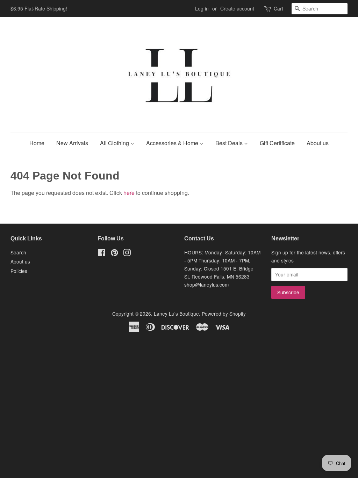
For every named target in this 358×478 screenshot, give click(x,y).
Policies (18, 270)
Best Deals (229, 143)
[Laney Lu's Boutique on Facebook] (102, 253)
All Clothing (115, 143)
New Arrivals (72, 143)
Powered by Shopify (224, 313)
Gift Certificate (277, 143)
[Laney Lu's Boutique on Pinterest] (114, 253)
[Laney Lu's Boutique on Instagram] (127, 253)
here (129, 193)
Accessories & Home (173, 143)
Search (18, 252)
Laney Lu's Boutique (176, 313)
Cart (278, 8)
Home (36, 143)
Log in (202, 8)
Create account (237, 8)
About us (318, 143)
